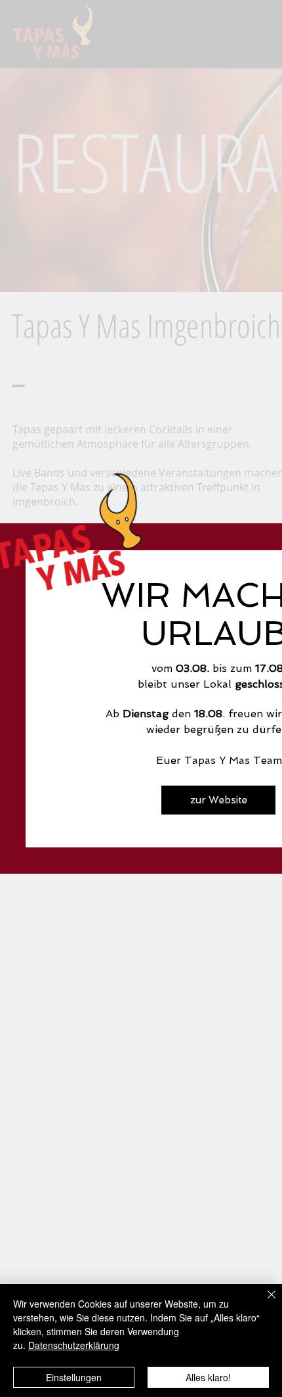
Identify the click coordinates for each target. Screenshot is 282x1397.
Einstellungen (74, 1377)
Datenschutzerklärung (73, 1345)
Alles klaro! (208, 1377)
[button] (218, 800)
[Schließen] (263, 1302)
